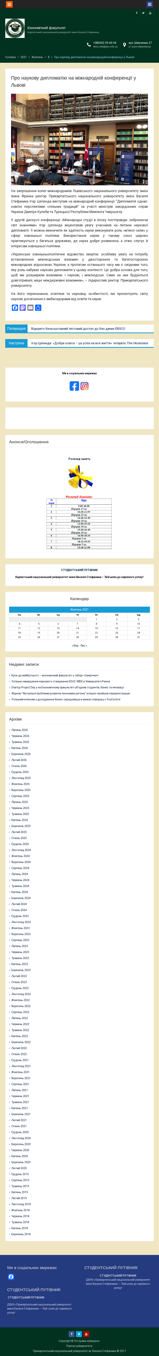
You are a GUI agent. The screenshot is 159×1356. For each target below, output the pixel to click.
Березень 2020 (21, 1162)
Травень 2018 (20, 1222)
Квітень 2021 (19, 1108)
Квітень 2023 (19, 964)
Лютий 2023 (19, 976)
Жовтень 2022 (20, 1000)
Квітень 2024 (19, 892)
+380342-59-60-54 (104, 42)
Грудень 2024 (20, 844)
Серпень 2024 (20, 868)
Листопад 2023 (21, 922)
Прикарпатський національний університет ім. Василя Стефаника (74, 1351)
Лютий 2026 (19, 760)
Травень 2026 (20, 742)
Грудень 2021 (20, 1060)
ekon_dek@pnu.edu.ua (105, 46)
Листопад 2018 (21, 1204)
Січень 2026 (19, 766)
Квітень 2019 (19, 1192)
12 (38, 628)
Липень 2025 (19, 802)
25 (19, 637)
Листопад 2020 (21, 1138)
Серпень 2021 (20, 1084)
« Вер (75, 645)
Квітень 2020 (19, 1156)
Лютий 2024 (19, 904)
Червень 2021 (20, 1096)
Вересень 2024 (21, 862)
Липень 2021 (19, 1090)
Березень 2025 (21, 826)
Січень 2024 (19, 910)
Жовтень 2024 (20, 856)
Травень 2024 (20, 886)
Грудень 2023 (20, 916)
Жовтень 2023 (20, 928)
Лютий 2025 (19, 832)
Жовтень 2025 (20, 784)
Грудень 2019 (20, 1174)
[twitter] (143, 12)
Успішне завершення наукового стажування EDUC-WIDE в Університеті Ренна (60, 681)
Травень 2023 (20, 958)
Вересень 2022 (21, 1006)
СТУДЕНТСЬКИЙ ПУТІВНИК (79, 570)
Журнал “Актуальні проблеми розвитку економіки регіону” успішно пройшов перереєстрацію (70, 693)
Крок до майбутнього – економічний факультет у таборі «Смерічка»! (55, 675)
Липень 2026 (19, 730)
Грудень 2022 (20, 988)
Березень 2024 (21, 898)
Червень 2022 (20, 1024)
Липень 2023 (19, 946)
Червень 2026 (20, 736)
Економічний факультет (47, 28)
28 (77, 637)
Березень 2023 (21, 970)
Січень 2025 (19, 838)
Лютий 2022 (19, 1048)
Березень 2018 (21, 1234)
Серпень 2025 (20, 796)
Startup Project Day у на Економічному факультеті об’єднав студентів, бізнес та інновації (67, 687)
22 (96, 632)
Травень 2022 (20, 1030)
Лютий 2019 (19, 1198)
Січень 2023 (19, 982)
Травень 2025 (20, 814)
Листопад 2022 (21, 994)
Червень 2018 (20, 1216)
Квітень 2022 (19, 1036)
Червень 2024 (20, 880)
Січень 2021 (19, 1126)
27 (58, 637)
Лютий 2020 (19, 1168)
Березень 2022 (21, 1042)
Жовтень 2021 (20, 1072)
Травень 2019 (20, 1186)
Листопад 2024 (21, 850)
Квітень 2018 (19, 1228)
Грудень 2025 (20, 772)
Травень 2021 (20, 1102)
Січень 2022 (19, 1054)
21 (77, 632)
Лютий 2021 (19, 1120)
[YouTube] (150, 12)
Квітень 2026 (19, 748)
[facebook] (137, 12)
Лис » (83, 645)
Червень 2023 (20, 952)
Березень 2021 (21, 1114)
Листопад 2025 (21, 778)
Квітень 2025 (19, 820)
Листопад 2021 (21, 1066)
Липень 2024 (19, 874)
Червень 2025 (20, 808)
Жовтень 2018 (20, 1210)
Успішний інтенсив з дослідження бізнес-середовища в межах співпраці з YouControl (65, 699)
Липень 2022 (19, 1018)
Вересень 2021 (21, 1078)
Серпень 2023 (20, 940)
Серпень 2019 (20, 1180)
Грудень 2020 (20, 1132)
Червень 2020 (20, 1150)
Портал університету (79, 1345)
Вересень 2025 (21, 790)
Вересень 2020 (21, 1144)
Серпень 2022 (20, 1012)
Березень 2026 (21, 754)
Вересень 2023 (21, 934)
